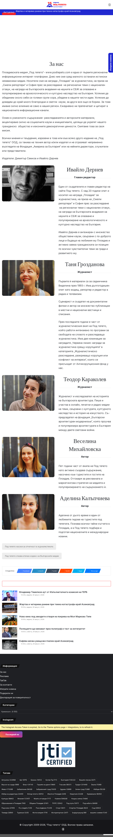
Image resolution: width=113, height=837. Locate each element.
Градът (81, 785)
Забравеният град (46, 789)
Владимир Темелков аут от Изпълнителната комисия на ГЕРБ (53, 592)
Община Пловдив (38, 803)
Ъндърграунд (79, 813)
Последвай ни (12, 734)
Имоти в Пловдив (56, 794)
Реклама (4, 676)
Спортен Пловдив (78, 808)
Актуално (9, 780)
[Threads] (63, 829)
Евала (96, 785)
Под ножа (8, 808)
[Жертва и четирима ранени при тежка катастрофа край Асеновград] (9, 608)
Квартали (76, 794)
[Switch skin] (8, 6)
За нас (3, 672)
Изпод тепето (35, 794)
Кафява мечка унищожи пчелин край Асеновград (46, 641)
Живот (7, 789)
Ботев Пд (51, 780)
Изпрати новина (8, 689)
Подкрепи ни (6, 693)
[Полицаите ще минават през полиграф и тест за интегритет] (9, 632)
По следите (25, 808)
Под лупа (72, 803)
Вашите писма (87, 780)
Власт (28, 785)
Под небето (90, 803)
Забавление (24, 789)
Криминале (94, 794)
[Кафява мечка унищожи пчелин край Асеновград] (9, 644)
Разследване (44, 808)
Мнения (24, 799)
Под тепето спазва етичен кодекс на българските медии (32, 556)
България (68, 780)
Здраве (65, 789)
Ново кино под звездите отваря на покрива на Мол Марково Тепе (55, 616)
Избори (99, 789)
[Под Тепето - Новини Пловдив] (56, 4)
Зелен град (82, 789)
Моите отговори (42, 799)
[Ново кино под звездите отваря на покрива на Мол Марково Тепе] (9, 620)
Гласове (65, 785)
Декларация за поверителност (15, 697)
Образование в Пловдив (13, 803)
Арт (23, 780)
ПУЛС (57, 803)
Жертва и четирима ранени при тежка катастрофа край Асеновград (48, 11)
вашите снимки (98, 813)
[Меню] (109, 6)
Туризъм (23, 813)
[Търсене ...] (3, 6)
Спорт (60, 808)
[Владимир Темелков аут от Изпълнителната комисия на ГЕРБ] (9, 596)
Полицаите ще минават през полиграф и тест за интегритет (52, 628)
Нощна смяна (79, 799)
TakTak (3, 680)
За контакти (6, 685)
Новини (61, 799)
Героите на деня (46, 785)
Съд (96, 808)
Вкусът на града (10, 785)
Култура (8, 799)
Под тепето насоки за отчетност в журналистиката (29, 546)
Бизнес (36, 780)
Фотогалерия (40, 813)
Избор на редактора (12, 794)
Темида (7, 813)
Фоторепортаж (59, 813)
